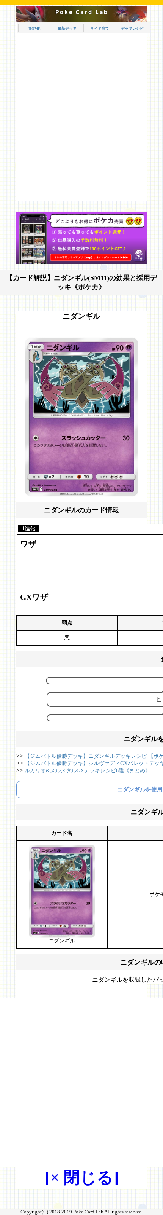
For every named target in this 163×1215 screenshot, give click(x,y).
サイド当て (99, 28)
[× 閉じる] (82, 1177)
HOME (34, 29)
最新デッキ (67, 28)
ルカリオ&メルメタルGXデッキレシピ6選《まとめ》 (87, 770)
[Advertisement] (81, 119)
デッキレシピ (132, 28)
